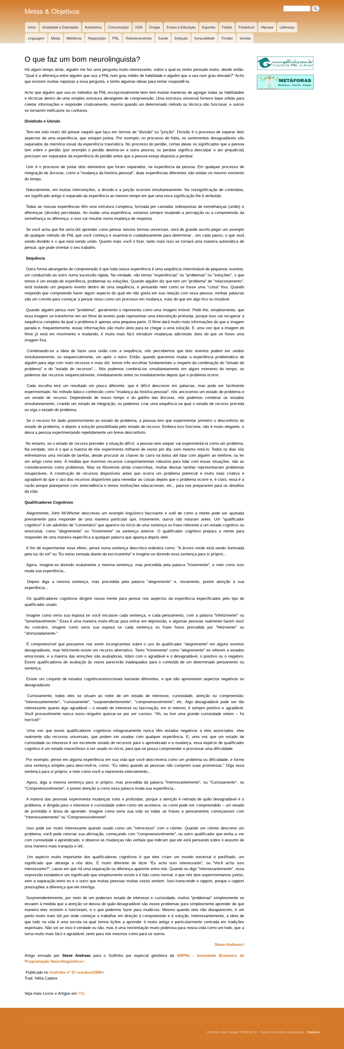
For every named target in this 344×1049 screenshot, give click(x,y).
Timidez (227, 38)
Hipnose (267, 27)
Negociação (97, 38)
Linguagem (36, 38)
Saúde (163, 38)
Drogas (154, 27)
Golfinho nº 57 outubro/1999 (75, 972)
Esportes (208, 27)
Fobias (227, 27)
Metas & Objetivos (52, 11)
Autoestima (93, 27)
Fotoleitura (246, 27)
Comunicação (118, 27)
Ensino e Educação (181, 27)
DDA (139, 27)
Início (32, 27)
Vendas (245, 38)
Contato (313, 1032)
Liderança (287, 27)
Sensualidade (204, 38)
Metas (55, 38)
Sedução (181, 38)
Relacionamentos (139, 38)
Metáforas (73, 38)
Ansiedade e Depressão (60, 27)
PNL (115, 38)
